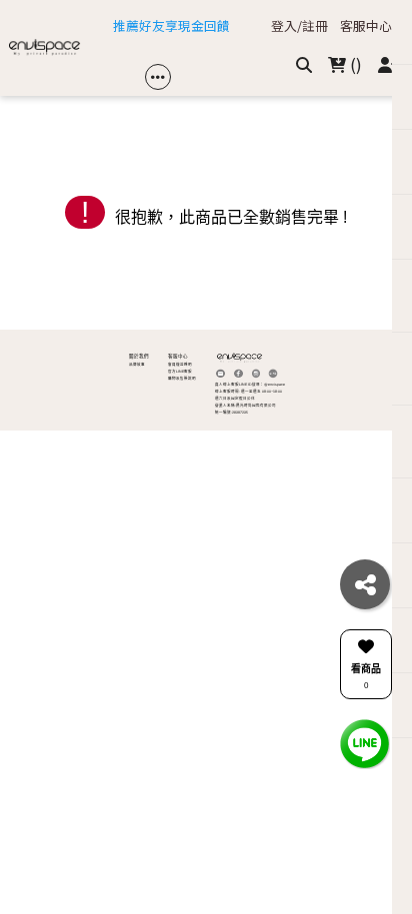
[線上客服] (365, 742)
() (354, 64)
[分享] (365, 584)
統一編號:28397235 (231, 413)
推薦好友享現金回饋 (171, 26)
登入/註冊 (299, 26)
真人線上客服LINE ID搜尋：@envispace (250, 385)
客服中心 (366, 26)
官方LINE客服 (180, 372)
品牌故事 (137, 365)
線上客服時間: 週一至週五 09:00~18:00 (248, 392)
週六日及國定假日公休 (235, 399)
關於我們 (139, 356)
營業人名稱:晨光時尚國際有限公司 (245, 406)
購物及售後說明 (182, 379)
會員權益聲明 (180, 365)
